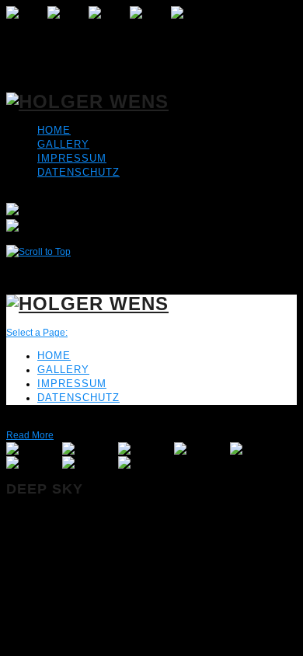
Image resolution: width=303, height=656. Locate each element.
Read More (30, 435)
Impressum (71, 158)
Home (54, 130)
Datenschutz (78, 172)
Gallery (63, 144)
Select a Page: (37, 332)
